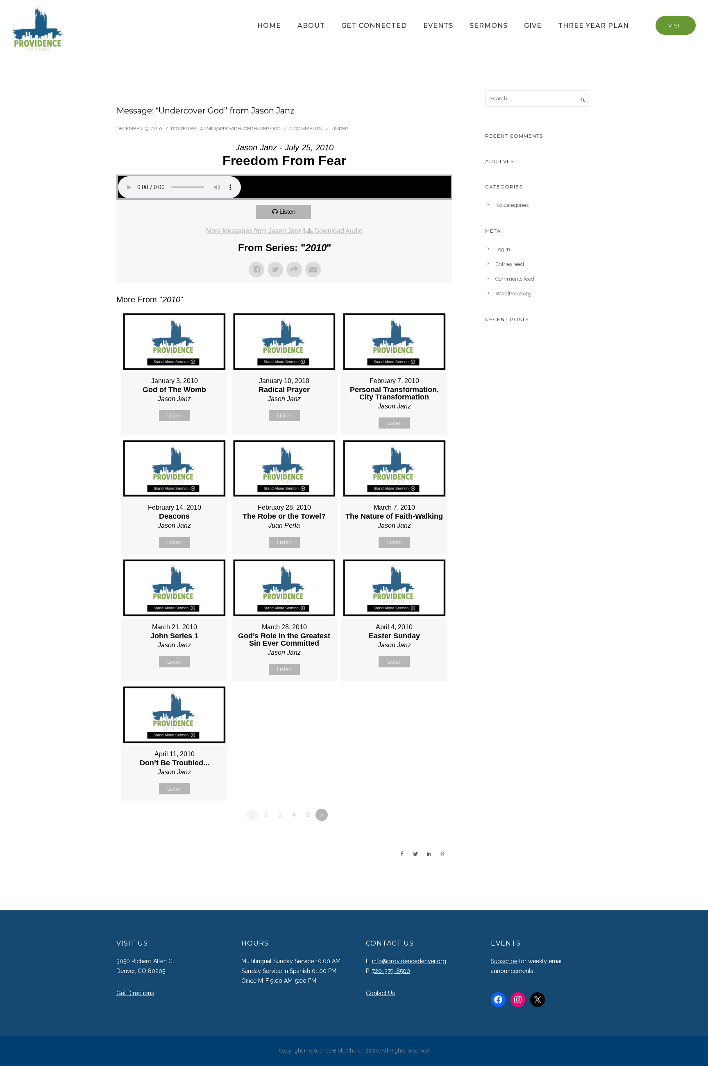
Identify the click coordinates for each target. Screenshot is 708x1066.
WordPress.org (513, 293)
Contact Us (380, 993)
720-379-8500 (391, 971)
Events (438, 25)
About (311, 25)
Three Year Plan (593, 25)
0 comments (305, 129)
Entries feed (509, 264)
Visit (675, 25)
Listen (287, 211)
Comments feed (514, 279)
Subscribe (504, 961)
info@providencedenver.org (409, 961)
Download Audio (338, 230)
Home (269, 25)
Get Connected (374, 25)
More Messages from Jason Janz (254, 230)
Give (533, 25)
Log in (502, 249)
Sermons (489, 25)
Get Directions (135, 993)
